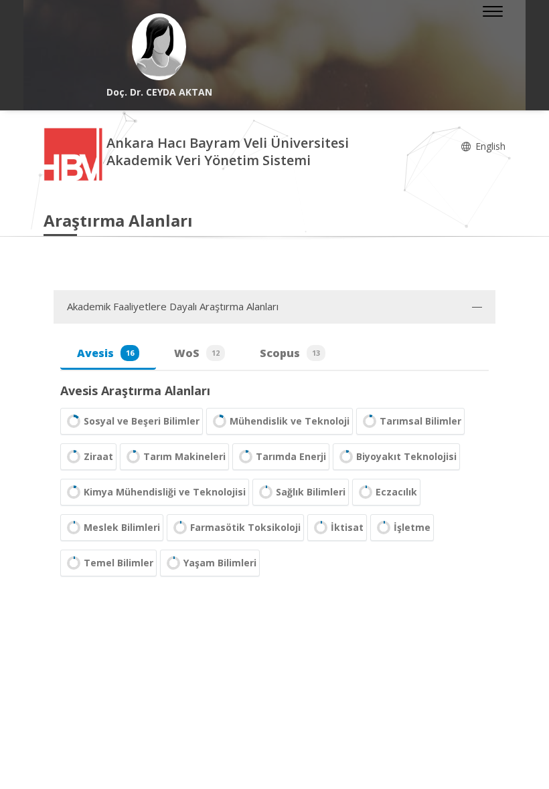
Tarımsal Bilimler (420, 421)
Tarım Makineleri (184, 456)
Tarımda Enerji (291, 456)
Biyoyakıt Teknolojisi (406, 456)
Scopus (290, 353)
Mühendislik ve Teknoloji (289, 421)
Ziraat (98, 456)
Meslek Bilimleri (122, 527)
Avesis (105, 353)
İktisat (347, 527)
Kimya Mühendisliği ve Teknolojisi (165, 491)
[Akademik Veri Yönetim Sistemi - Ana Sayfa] (75, 153)
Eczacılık (396, 491)
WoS (197, 353)
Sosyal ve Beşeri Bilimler (142, 421)
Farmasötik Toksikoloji (245, 527)
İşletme (412, 527)
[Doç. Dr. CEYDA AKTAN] (159, 46)
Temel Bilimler (118, 562)
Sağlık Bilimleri (310, 491)
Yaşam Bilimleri (219, 562)
